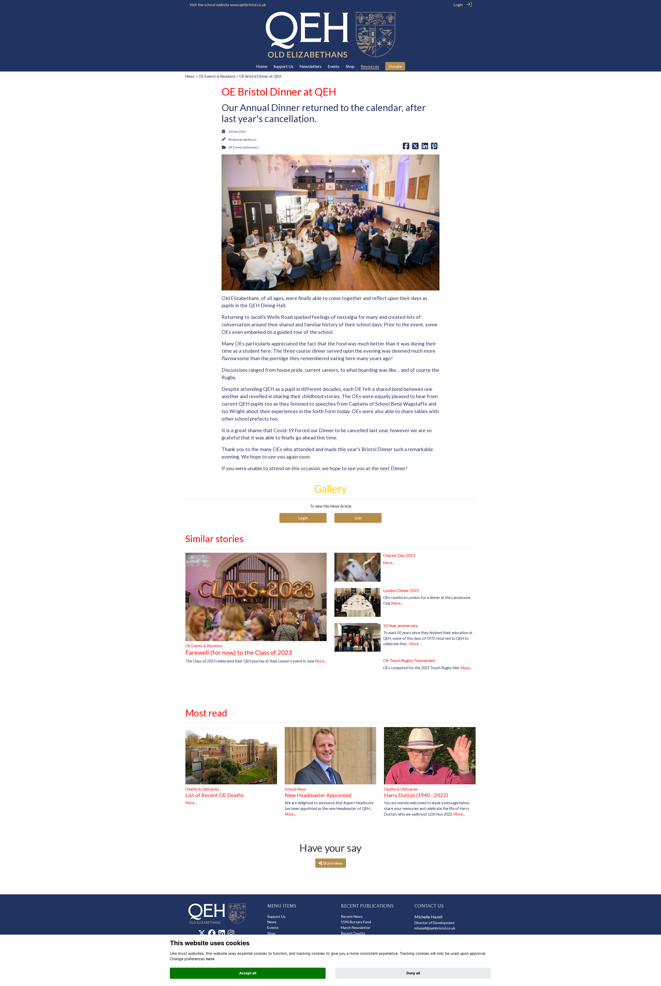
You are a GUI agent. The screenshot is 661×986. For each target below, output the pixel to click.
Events (273, 927)
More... (321, 661)
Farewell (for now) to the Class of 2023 (238, 652)
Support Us (276, 916)
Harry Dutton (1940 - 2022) (416, 795)
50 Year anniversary (400, 625)
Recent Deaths (353, 933)
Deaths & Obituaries (202, 789)
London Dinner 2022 (401, 590)
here (210, 959)
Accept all (247, 973)
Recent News (352, 916)
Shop (271, 933)
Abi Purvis (250, 139)
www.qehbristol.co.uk (248, 5)
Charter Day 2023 (399, 555)
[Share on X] (415, 147)
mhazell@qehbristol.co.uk (434, 928)
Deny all (413, 973)
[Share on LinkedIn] (425, 147)
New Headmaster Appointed (318, 795)
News (190, 76)
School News (295, 789)
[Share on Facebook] (406, 147)
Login (458, 5)
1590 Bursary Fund (356, 922)
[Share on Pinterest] (434, 147)
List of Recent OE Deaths (214, 795)
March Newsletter (355, 927)
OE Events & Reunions (217, 76)
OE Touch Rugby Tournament (409, 660)
